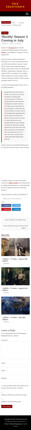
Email (3, 370)
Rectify (3, 52)
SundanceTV (13, 48)
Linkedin (16, 209)
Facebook (7, 205)
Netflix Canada (13, 183)
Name (3, 363)
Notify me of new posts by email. (11, 401)
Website (3, 378)
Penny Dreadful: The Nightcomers (15, 220)
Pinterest (7, 209)
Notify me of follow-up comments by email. (14, 395)
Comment (4, 340)
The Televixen (15, 5)
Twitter (16, 205)
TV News (5, 33)
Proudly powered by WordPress (15, 421)
